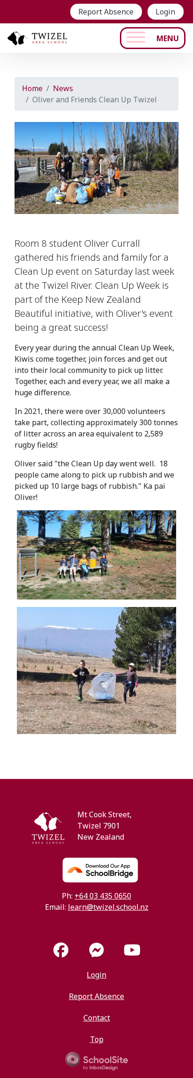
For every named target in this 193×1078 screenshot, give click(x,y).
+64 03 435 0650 (102, 896)
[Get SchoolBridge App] (100, 870)
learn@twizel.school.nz (108, 907)
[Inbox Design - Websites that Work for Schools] (96, 1060)
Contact (96, 1018)
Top (97, 1039)
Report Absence (106, 12)
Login (165, 12)
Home (32, 88)
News (63, 88)
